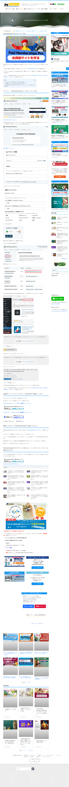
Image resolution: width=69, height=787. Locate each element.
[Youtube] (50, 4)
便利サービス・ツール (36, 31)
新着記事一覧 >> (65, 258)
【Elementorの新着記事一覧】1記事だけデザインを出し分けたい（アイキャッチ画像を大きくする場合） (39, 496)
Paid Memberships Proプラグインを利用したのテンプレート (17, 403)
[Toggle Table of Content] (34, 80)
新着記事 (46, 8)
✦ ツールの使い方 (27, 31)
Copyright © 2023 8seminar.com (34, 763)
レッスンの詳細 (29, 606)
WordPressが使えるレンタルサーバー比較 (59, 195)
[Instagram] (36, 761)
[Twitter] (29, 761)
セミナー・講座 (11, 8)
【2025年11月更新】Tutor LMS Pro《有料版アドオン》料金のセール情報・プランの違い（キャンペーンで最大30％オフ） (39, 483)
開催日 (24, 8)
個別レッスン (18, 8)
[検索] (67, 68)
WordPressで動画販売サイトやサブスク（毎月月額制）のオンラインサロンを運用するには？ (39, 477)
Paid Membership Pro (31, 68)
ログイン (62, 8)
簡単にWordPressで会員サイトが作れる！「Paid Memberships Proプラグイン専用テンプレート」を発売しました (16, 477)
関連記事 (6, 86)
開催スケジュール (40, 606)
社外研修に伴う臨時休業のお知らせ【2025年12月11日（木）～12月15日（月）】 (10, 742)
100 (29, 750)
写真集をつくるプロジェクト (56, 35)
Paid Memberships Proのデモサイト (34, 430)
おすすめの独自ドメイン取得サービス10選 (59, 209)
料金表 (42, 8)
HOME (6, 8)
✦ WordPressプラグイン (19, 31)
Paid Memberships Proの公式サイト (10, 119)
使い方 (55, 8)
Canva (61, 168)
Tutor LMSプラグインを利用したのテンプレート (17, 412)
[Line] (55, 4)
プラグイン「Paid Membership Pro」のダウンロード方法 (15, 81)
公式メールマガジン (35, 623)
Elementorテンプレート (31, 8)
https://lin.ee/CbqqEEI (55, 303)
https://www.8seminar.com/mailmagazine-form (60, 311)
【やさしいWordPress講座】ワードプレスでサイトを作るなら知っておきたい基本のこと (10, 653)
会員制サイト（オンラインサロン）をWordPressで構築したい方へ (16, 82)
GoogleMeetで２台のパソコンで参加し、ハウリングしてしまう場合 (26, 709)
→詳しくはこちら (59, 103)
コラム (51, 8)
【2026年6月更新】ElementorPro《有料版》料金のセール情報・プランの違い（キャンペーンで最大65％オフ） (16, 483)
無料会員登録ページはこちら (8, 148)
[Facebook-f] (52, 4)
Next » (29, 682)
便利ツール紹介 (44, 31)
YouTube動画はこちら (59, 176)
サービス (38, 8)
